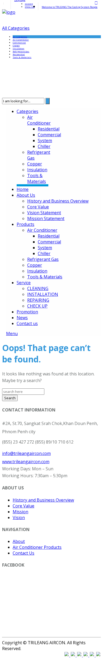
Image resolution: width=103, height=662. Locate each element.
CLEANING (37, 288)
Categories (27, 111)
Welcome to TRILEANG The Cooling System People (69, 7)
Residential (19, 54)
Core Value (38, 207)
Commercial (19, 42)
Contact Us (23, 553)
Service (24, 283)
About (19, 541)
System (45, 140)
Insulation (18, 48)
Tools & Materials (22, 57)
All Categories (16, 28)
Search (10, 398)
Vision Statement (44, 213)
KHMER (29, 3)
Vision (19, 517)
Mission (20, 512)
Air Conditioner (21, 39)
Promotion (27, 312)
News (22, 318)
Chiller (44, 146)
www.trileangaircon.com (25, 461)
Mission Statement (45, 218)
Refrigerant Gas (21, 51)
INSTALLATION (42, 294)
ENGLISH (30, 6)
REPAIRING (38, 300)
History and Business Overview (57, 201)
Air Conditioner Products (37, 547)
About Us (26, 195)
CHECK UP (37, 306)
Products (25, 224)
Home (23, 189)
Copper (16, 45)
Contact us (27, 323)
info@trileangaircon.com (26, 453)
